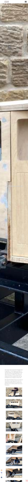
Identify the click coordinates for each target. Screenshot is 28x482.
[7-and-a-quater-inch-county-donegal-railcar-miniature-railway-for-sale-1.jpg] (14, 392)
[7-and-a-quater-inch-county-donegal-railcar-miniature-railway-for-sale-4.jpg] (14, 438)
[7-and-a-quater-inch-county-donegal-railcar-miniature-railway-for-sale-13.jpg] (14, 473)
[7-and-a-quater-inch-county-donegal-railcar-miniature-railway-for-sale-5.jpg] (14, 450)
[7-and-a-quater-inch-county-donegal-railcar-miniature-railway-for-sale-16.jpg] (14, 415)
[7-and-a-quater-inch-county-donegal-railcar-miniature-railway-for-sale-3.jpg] (14, 404)
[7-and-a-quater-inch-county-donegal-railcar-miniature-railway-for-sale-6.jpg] (14, 461)
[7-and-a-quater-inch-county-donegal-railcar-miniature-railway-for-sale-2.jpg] (14, 427)
